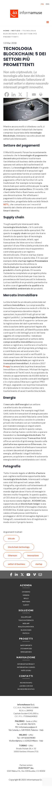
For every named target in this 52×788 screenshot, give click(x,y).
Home (6, 31)
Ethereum (12, 555)
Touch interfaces (26, 620)
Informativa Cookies (26, 667)
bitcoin (11, 538)
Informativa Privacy (26, 664)
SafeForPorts (26, 645)
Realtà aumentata (26, 627)
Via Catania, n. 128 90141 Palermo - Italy (26, 730)
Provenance (41, 260)
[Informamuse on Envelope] (40, 574)
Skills (26, 598)
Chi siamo (26, 592)
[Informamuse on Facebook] (11, 574)
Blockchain (26, 630)
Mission (26, 595)
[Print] (41, 94)
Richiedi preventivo (26, 689)
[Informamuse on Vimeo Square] (34, 574)
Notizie (16, 31)
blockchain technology (19, 547)
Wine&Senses (26, 652)
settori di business (16, 564)
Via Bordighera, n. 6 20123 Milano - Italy (26, 740)
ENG (47, 4)
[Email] (34, 94)
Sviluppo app (26, 617)
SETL (6, 204)
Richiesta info (26, 683)
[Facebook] (7, 94)
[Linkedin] (13, 94)
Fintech (26, 633)
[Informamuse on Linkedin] (16, 574)
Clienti (26, 605)
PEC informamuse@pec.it (26, 727)
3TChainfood (26, 648)
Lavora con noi (26, 686)
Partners (26, 601)
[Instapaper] (27, 94)
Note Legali (26, 670)
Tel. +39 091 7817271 (26, 724)
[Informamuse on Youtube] (29, 574)
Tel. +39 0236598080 (26, 738)
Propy (6, 366)
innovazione (33, 555)
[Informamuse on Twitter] (23, 574)
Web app (26, 623)
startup (38, 564)
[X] (20, 94)
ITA (42, 4)
